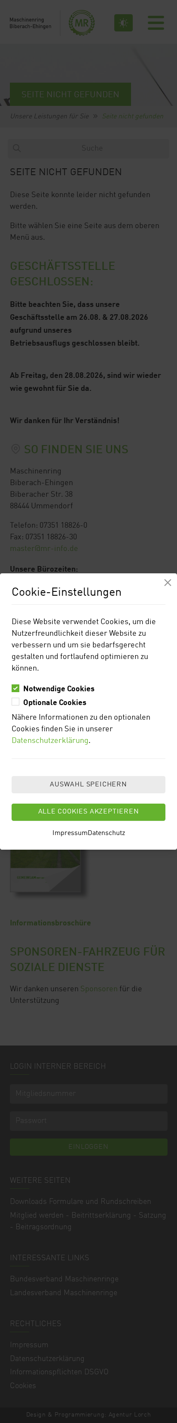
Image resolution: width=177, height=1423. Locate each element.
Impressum (70, 833)
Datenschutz (106, 833)
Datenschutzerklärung (50, 741)
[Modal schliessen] (168, 582)
